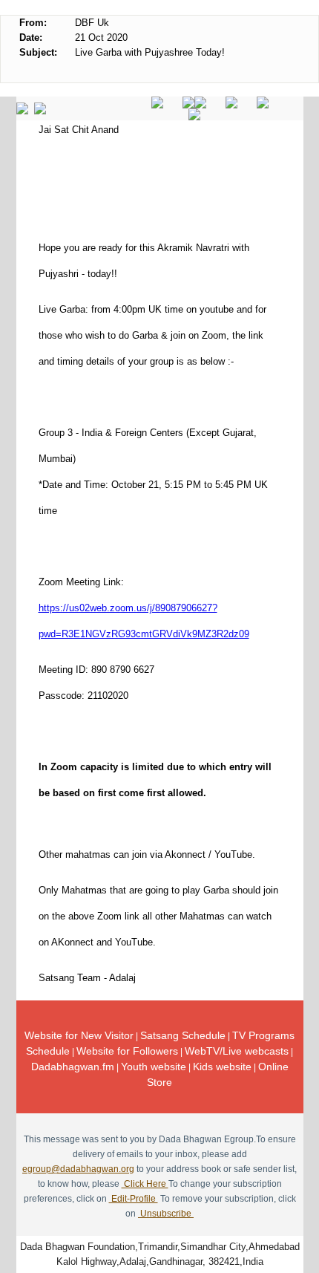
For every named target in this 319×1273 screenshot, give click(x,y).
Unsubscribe (166, 1213)
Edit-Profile (133, 1199)
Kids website (222, 1066)
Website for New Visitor (79, 1035)
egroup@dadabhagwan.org (78, 1169)
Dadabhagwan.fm (72, 1066)
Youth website (153, 1066)
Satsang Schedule (183, 1035)
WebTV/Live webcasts (237, 1051)
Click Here (145, 1184)
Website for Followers (127, 1051)
